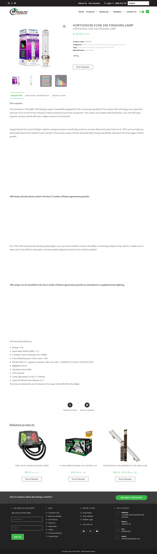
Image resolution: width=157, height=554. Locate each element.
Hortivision (121, 44)
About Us (82, 3)
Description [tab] (16, 95)
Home (81, 12)
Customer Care (53, 513)
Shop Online (87, 513)
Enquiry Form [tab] (58, 95)
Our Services (94, 3)
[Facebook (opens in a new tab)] (9, 3)
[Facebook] (84, 531)
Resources (104, 12)
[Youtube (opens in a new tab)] (15, 3)
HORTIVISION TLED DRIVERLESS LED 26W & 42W (125, 465)
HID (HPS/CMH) (94, 44)
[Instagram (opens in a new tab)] (11, 3)
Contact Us (131, 12)
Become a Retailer (54, 516)
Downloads (52, 526)
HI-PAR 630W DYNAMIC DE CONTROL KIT (78, 465)
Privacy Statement (55, 533)
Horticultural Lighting (108, 44)
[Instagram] (90, 531)
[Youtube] (97, 531)
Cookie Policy (53, 536)
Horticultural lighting (95, 47)
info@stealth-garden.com (131, 539)
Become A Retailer (131, 497)
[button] (64, 26)
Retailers (118, 12)
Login (108, 3)
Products (90, 12)
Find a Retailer (88, 516)
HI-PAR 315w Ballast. (71, 384)
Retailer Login (88, 519)
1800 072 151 (121, 3)
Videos (50, 529)
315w (79, 47)
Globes (84, 44)
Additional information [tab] (37, 95)
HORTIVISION (109, 47)
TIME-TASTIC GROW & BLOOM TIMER (32, 465)
